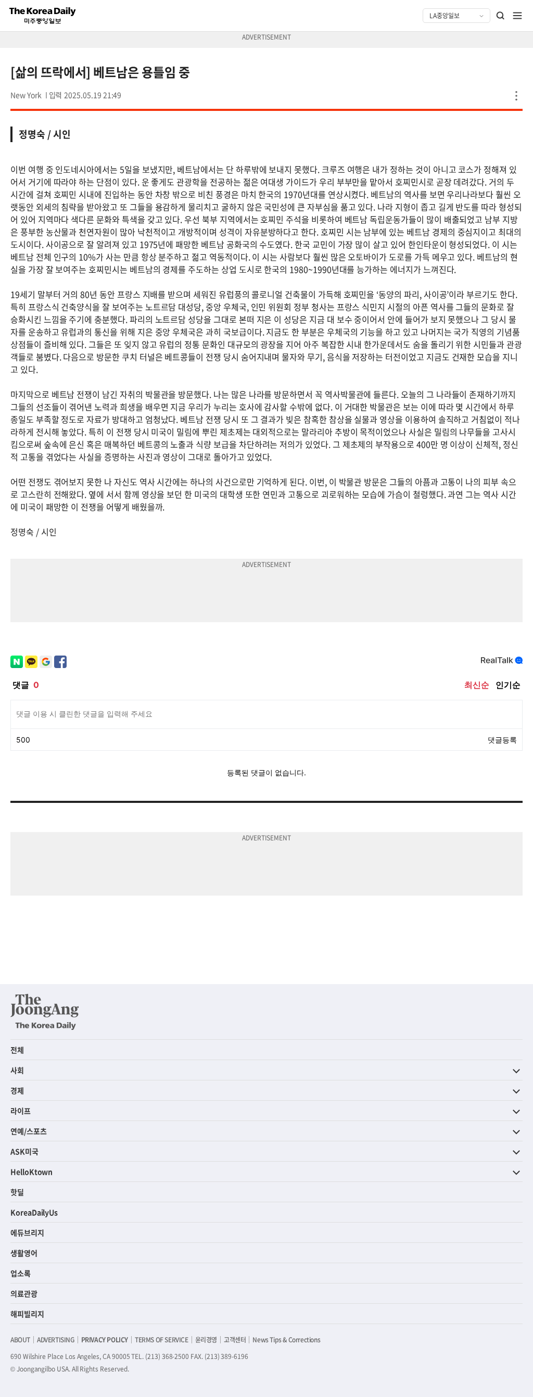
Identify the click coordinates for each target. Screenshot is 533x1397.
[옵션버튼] (516, 96)
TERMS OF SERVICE (161, 1339)
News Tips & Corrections (286, 1339)
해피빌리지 (27, 1313)
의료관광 (23, 1293)
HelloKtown (31, 1171)
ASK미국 (24, 1151)
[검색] (500, 15)
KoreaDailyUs (34, 1212)
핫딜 (17, 1192)
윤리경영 (206, 1339)
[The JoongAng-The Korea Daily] (44, 1011)
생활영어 (23, 1253)
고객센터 (235, 1339)
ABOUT (20, 1339)
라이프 (20, 1110)
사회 (17, 1070)
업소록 (20, 1273)
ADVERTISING (55, 1339)
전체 (17, 1049)
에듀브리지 (27, 1232)
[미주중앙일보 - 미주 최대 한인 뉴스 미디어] (42, 15)
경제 (17, 1090)
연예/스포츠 (28, 1131)
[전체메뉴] (517, 15)
